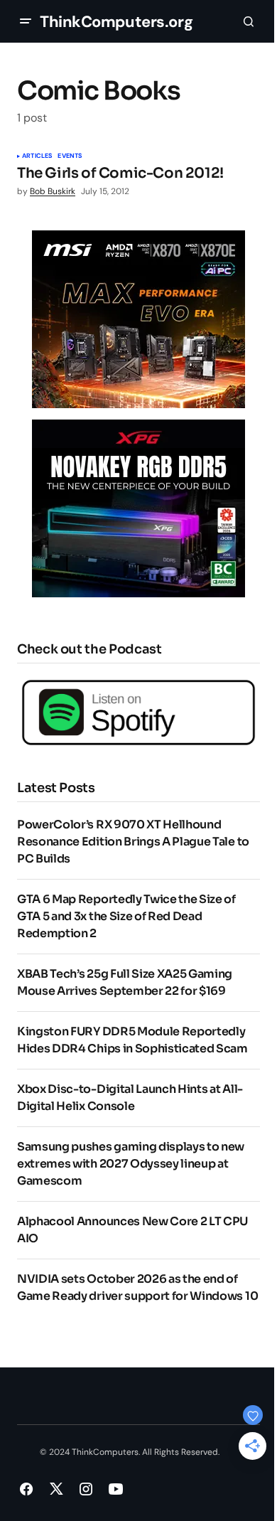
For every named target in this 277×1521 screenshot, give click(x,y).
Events (70, 156)
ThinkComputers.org (116, 21)
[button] (25, 21)
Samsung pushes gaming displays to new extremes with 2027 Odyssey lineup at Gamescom (130, 1163)
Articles (37, 156)
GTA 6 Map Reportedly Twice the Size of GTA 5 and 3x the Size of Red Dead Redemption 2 (126, 916)
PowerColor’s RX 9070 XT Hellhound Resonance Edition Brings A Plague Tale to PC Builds (133, 841)
